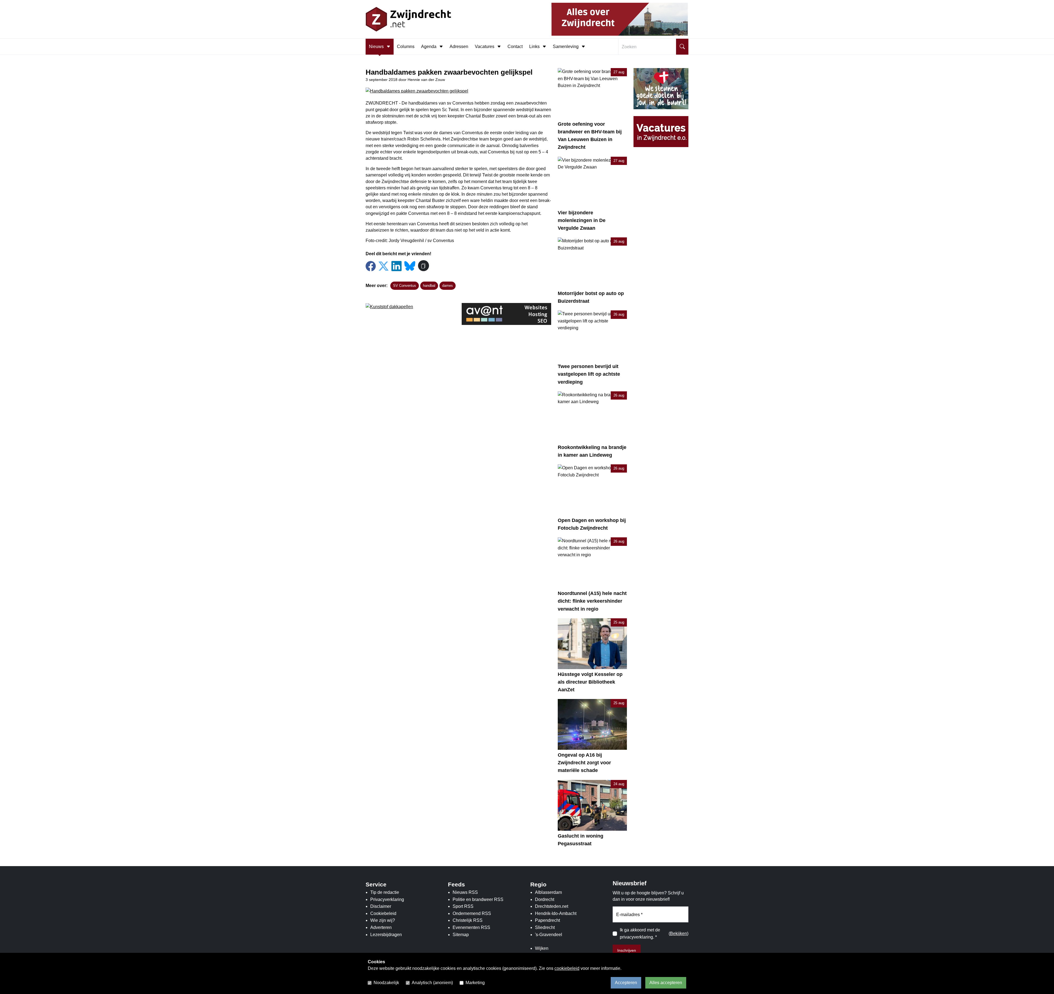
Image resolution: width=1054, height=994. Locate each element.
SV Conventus (404, 285)
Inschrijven (626, 950)
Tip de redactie (384, 892)
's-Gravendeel (548, 934)
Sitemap (461, 934)
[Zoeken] (682, 47)
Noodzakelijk (386, 982)
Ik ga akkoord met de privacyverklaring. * (640, 933)
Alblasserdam (548, 892)
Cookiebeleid (383, 913)
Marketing (475, 982)
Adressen (459, 46)
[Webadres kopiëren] (423, 265)
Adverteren (381, 927)
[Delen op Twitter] (384, 266)
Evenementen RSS (471, 927)
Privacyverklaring (387, 899)
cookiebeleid (566, 968)
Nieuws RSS (465, 892)
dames (447, 285)
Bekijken (678, 933)
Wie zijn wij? (382, 920)
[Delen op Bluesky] (409, 265)
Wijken (541, 948)
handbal (429, 285)
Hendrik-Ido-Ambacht (555, 913)
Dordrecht (544, 899)
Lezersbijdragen (386, 934)
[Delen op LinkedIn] (396, 266)
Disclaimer (380, 906)
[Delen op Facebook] (371, 266)
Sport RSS (463, 906)
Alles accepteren (665, 982)
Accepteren (626, 982)
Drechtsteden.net (551, 906)
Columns (405, 46)
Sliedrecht (545, 927)
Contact (515, 46)
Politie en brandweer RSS (478, 899)
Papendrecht (547, 920)
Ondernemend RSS (472, 913)
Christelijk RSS (468, 920)
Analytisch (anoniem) (432, 982)
